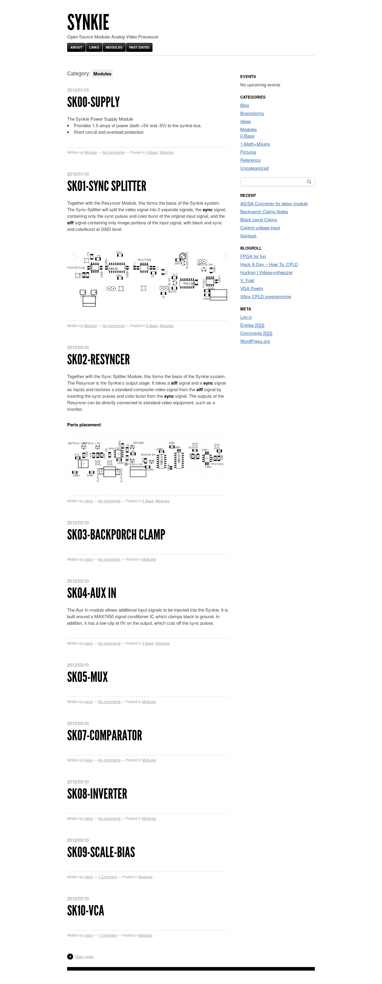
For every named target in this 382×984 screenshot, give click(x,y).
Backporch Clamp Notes (264, 211)
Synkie (88, 22)
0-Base (152, 152)
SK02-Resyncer (98, 359)
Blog (244, 105)
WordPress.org (255, 341)
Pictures (248, 152)
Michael (90, 152)
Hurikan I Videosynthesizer (266, 272)
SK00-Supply (93, 102)
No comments (113, 152)
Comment (107, 876)
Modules (114, 47)
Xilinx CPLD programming (265, 296)
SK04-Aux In (91, 593)
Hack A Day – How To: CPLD (269, 264)
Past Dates (139, 47)
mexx (88, 500)
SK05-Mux (87, 677)
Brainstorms (252, 113)
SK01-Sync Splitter (106, 186)
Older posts (84, 956)
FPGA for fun (253, 256)
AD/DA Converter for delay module (274, 203)
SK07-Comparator (104, 735)
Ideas (245, 121)
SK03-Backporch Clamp (116, 534)
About (76, 47)
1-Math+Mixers (255, 144)
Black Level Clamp (258, 219)
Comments (256, 333)
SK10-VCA (85, 910)
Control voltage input (260, 227)
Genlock (248, 235)
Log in (246, 317)
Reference (250, 160)
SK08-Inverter (97, 793)
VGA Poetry (252, 288)
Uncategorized (254, 168)
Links (94, 47)
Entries (252, 325)
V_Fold (247, 280)
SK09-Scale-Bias (101, 852)
